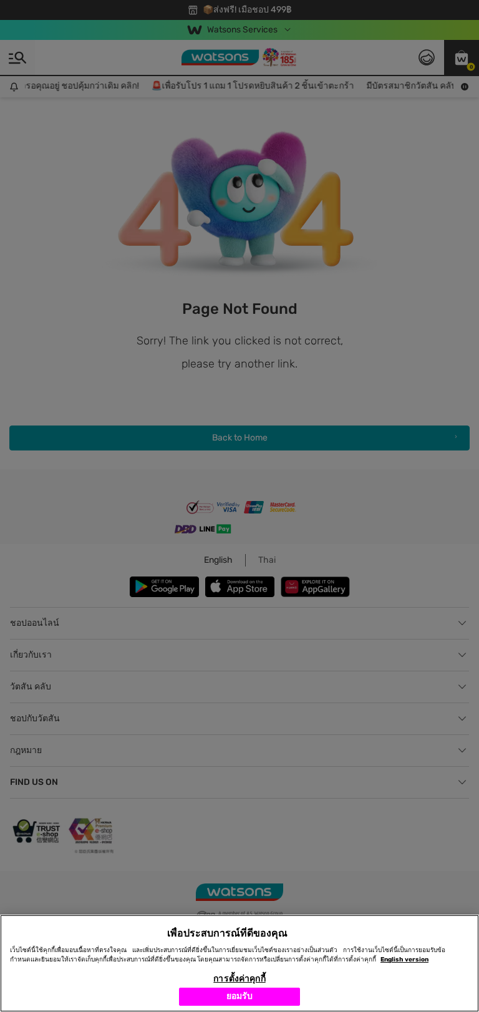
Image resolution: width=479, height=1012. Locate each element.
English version (404, 959)
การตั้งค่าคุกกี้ (239, 978)
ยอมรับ (239, 996)
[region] (239, 963)
